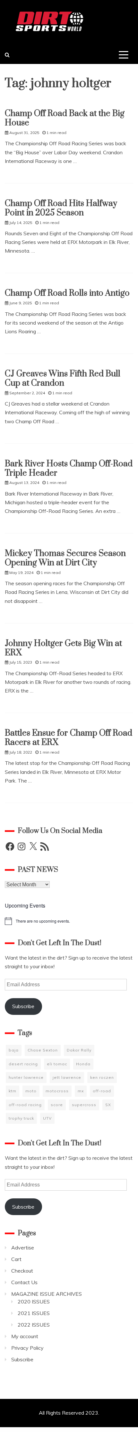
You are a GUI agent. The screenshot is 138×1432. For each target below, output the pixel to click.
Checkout (22, 1270)
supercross (84, 1104)
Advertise (22, 1247)
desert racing (23, 1063)
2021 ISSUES (34, 1313)
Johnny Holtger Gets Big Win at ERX (63, 648)
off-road (102, 1090)
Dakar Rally (79, 1050)
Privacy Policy (27, 1348)
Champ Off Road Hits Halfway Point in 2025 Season (61, 208)
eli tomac (57, 1063)
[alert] (69, 921)
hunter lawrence (26, 1077)
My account (24, 1336)
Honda (83, 1063)
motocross (57, 1090)
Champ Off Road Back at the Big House (65, 118)
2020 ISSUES (34, 1301)
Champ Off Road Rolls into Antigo (67, 293)
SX (108, 1104)
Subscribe (23, 1006)
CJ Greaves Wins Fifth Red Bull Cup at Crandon (62, 379)
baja (14, 1050)
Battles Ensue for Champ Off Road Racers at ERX (68, 738)
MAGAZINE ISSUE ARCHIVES (46, 1294)
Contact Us (24, 1282)
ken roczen (102, 1077)
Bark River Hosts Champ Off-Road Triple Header (69, 469)
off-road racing (25, 1104)
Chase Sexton (43, 1050)
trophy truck (21, 1118)
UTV (47, 1118)
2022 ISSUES (34, 1324)
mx (81, 1090)
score (57, 1104)
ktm (12, 1090)
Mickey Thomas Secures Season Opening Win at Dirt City (65, 558)
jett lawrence (67, 1077)
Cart (16, 1259)
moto (31, 1090)
